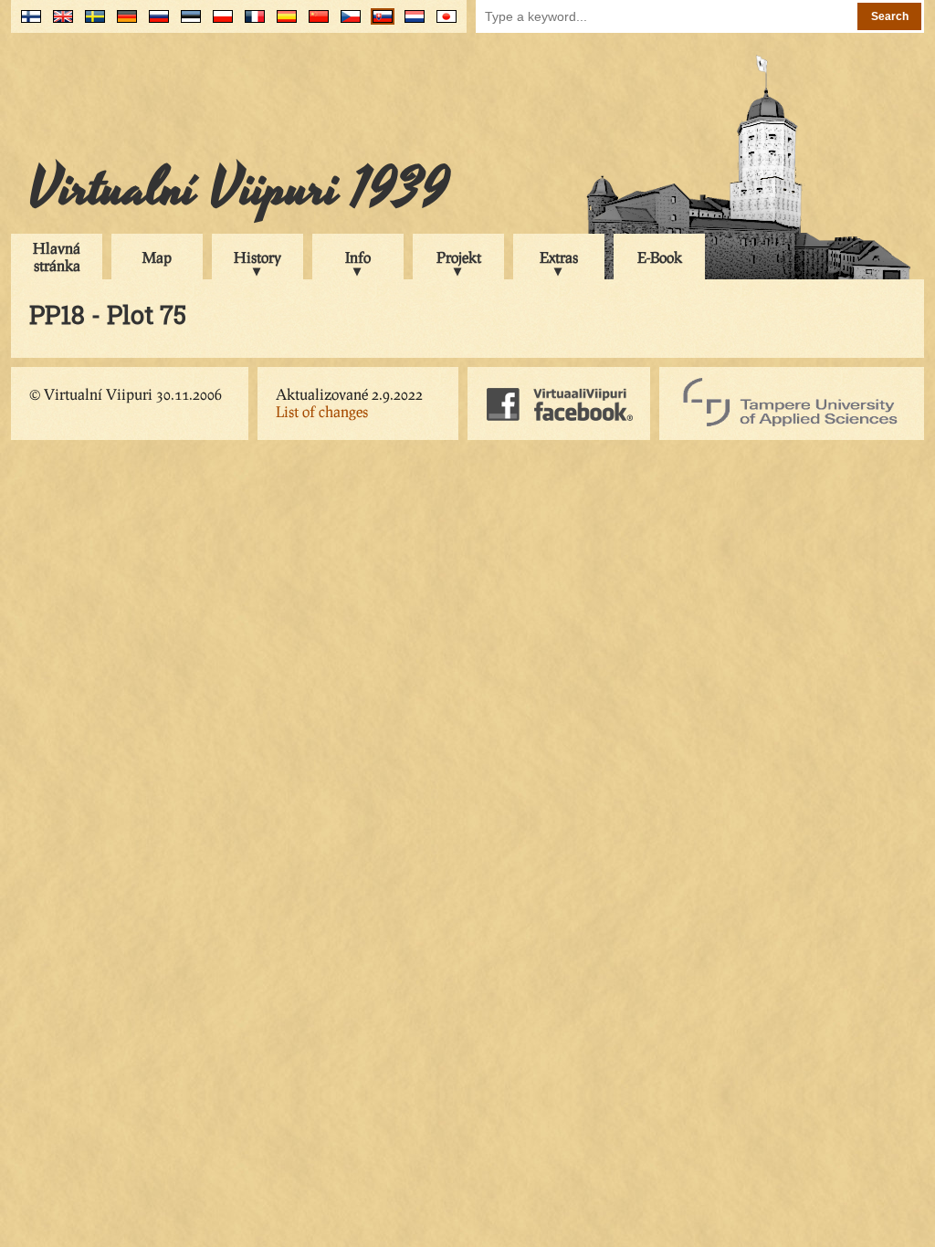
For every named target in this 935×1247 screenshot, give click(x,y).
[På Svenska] (91, 23)
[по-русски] (155, 23)
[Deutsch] (123, 23)
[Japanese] (442, 23)
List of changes (322, 411)
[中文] (315, 23)
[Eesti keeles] (187, 23)
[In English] (59, 23)
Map (157, 257)
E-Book (659, 257)
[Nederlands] (410, 23)
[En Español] (283, 23)
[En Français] (251, 23)
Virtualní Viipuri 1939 (239, 189)
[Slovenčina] (378, 23)
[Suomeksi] (27, 23)
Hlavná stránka (56, 256)
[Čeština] (346, 23)
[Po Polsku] (219, 23)
